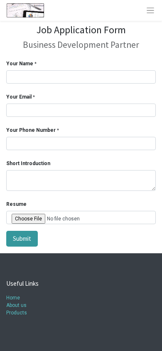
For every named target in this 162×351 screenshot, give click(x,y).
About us (16, 305)
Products (16, 313)
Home (13, 298)
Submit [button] (22, 238)
